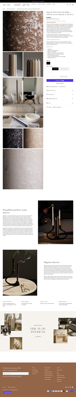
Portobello (55, 68)
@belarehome (38, 336)
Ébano (49, 69)
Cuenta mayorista (48, 379)
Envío (47, 18)
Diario (58, 371)
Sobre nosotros (59, 369)
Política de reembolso (48, 371)
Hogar (4, 8)
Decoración (34, 373)
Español (4, 387)
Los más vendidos (35, 371)
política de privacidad (48, 373)
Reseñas (58, 373)
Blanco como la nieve (64, 68)
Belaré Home (7, 389)
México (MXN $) (12, 387)
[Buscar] (67, 5)
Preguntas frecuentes (60, 375)
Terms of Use (15, 376)
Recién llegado (34, 369)
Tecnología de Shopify (14, 389)
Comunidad (47, 369)
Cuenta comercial (48, 377)
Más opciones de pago (59, 83)
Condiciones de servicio (49, 375)
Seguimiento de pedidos (61, 377)
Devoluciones (59, 379)
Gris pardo (50, 73)
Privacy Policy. (19, 376)
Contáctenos (59, 381)
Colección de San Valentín (11, 8)
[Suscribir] (27, 373)
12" (48, 63)
